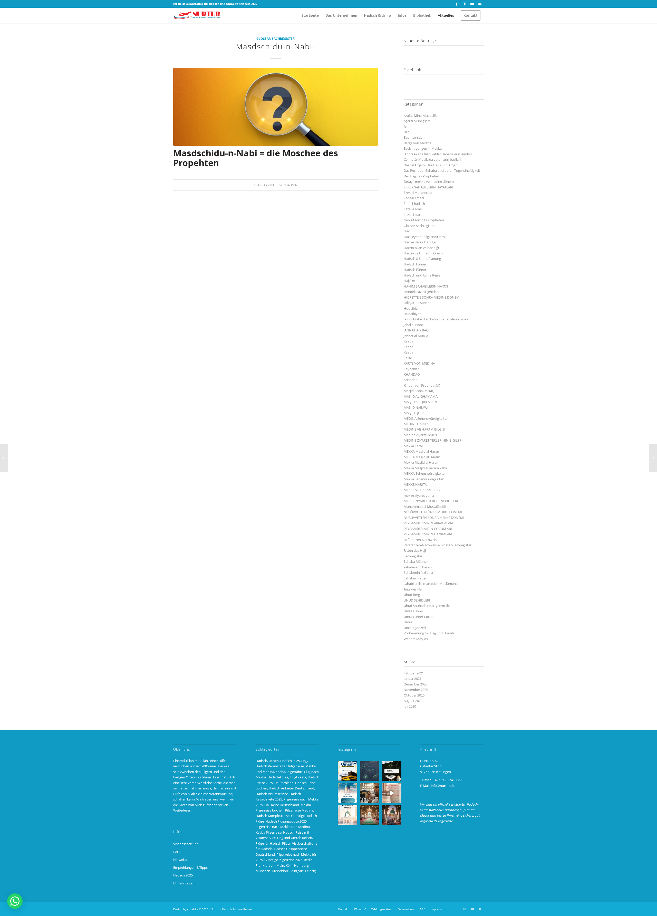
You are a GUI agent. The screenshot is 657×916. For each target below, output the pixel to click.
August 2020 (413, 700)
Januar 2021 (412, 678)
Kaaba (408, 341)
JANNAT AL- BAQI (417, 330)
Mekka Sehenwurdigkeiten (424, 479)
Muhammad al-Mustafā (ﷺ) (425, 506)
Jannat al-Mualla (416, 335)
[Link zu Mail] (480, 4)
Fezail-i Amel (413, 209)
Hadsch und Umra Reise (422, 275)
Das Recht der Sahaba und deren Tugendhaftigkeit (442, 170)
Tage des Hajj (413, 589)
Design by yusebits (185, 909)
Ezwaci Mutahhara (418, 192)
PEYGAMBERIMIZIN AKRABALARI (428, 523)
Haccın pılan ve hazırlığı (421, 247)
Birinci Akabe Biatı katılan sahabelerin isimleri (438, 154)
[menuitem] (310, 15)
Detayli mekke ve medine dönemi (429, 181)
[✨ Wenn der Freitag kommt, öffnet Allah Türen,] (391, 793)
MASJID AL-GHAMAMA (421, 396)
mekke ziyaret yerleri (419, 495)
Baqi (407, 132)
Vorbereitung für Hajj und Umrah (429, 633)
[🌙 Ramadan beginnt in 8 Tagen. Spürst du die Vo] (391, 771)
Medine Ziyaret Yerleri (420, 435)
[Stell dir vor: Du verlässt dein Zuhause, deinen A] (347, 815)
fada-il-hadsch (414, 203)
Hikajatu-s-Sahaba (417, 302)
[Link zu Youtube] (472, 4)
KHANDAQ (412, 374)
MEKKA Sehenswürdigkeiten (425, 473)
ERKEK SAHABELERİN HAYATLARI (428, 187)
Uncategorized (415, 627)
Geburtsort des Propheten (424, 220)
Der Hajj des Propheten (421, 176)
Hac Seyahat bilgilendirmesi (425, 236)
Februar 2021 (414, 673)
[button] (15, 901)
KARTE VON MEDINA (419, 363)
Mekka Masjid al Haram (421, 462)
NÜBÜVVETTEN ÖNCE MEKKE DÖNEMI (433, 512)
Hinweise (180, 859)
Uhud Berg (412, 594)
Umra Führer (413, 611)
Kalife (408, 358)
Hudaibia (411, 308)
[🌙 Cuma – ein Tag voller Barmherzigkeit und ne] (347, 793)
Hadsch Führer (415, 264)
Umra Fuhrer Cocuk (418, 616)
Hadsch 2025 (183, 875)
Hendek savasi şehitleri (421, 291)
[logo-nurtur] (198, 15)
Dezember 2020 (415, 684)
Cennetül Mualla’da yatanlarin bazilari (432, 159)
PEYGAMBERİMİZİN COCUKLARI (428, 528)
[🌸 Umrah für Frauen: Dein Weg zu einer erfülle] (391, 815)
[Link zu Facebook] (456, 4)
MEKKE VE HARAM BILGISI (423, 490)
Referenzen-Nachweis (420, 539)
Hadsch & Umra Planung (422, 258)
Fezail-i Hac (412, 214)
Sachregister (413, 556)
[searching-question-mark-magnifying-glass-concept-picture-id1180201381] (275, 107)
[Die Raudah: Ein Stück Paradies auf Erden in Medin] (369, 815)
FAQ (176, 852)
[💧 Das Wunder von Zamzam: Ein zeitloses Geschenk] (369, 793)
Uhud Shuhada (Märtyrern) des (427, 605)
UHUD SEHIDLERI (417, 600)
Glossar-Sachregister (275, 38)
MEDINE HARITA (416, 424)
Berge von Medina (417, 143)
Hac (407, 231)
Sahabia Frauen (415, 578)
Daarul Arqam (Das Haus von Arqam (431, 165)
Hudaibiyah (412, 313)
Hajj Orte (410, 280)
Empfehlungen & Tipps (190, 867)
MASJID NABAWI (416, 407)
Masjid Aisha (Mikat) (419, 390)
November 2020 (416, 689)
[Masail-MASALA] (653, 458)
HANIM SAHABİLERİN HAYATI (426, 286)
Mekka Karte (413, 446)
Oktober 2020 (414, 695)
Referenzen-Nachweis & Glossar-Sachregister (437, 545)
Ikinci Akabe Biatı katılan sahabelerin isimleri (437, 319)
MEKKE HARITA (415, 484)
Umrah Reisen (184, 883)
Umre (408, 622)
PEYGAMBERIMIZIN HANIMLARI (428, 534)
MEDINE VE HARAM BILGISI (424, 429)
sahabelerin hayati (418, 567)
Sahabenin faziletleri (419, 572)
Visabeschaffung (185, 844)
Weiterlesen (182, 810)
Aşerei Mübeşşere (417, 121)
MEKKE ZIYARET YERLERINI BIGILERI (431, 501)
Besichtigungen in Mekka (423, 148)
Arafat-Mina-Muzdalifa (421, 115)
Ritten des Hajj (415, 550)
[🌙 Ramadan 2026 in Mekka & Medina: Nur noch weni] (347, 771)
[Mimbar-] (4, 458)
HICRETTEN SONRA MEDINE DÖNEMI (432, 297)
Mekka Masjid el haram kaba (425, 468)
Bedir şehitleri (414, 137)
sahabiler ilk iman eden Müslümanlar (432, 583)
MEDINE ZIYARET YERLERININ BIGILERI (433, 440)
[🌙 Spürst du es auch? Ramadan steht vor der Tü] (369, 771)
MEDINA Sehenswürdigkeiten (426, 418)
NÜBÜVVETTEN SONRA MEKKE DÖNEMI (434, 517)
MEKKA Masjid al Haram (422, 451)
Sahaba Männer (416, 561)
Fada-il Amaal (414, 198)
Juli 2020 (410, 706)
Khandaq (411, 379)
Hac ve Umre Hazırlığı (420, 242)
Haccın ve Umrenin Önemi (423, 253)
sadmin (291, 185)
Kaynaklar (411, 369)
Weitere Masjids (416, 638)
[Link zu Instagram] (464, 4)
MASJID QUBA (414, 413)
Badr (407, 126)
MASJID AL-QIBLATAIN (420, 401)
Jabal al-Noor (413, 324)
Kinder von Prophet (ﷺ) (422, 385)
